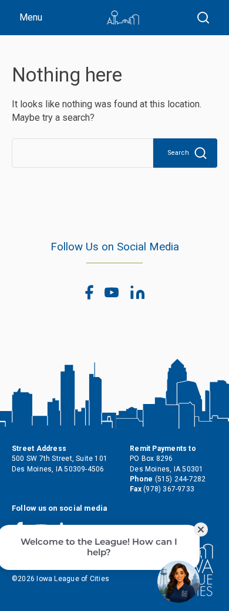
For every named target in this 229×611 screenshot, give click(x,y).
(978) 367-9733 (168, 489)
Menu (30, 17)
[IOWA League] (123, 18)
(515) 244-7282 (180, 479)
